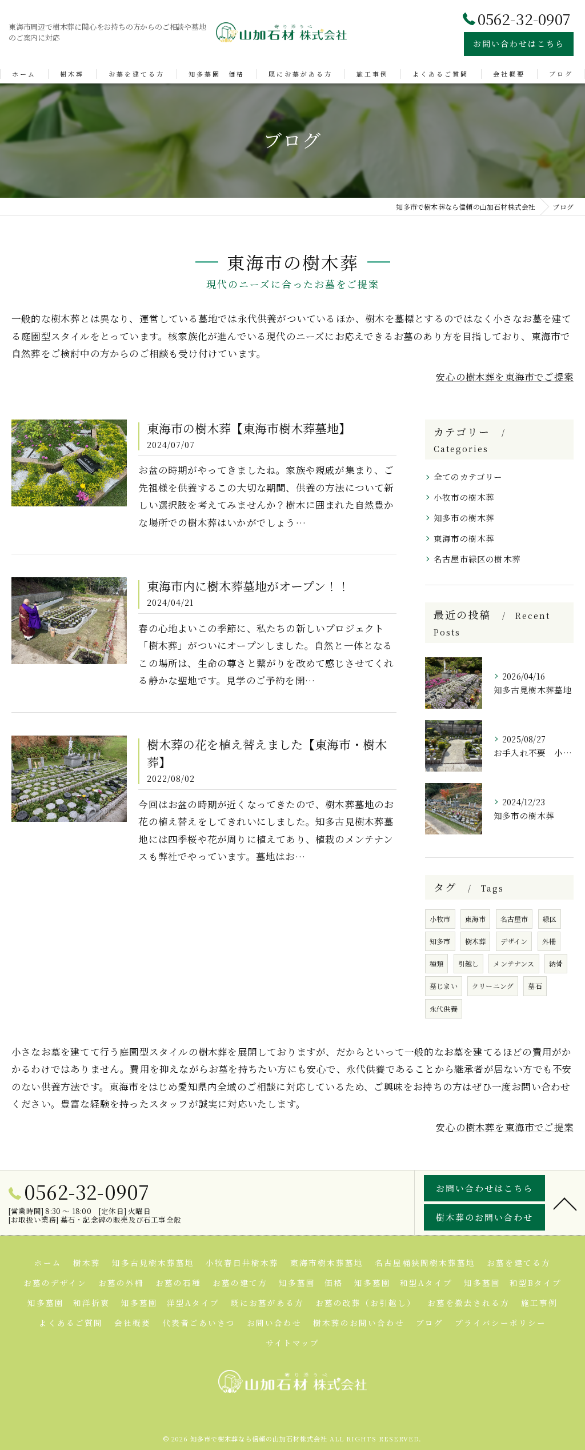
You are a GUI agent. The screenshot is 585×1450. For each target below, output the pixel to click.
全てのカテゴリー (468, 476)
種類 (436, 963)
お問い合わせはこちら (518, 43)
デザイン (514, 941)
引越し (468, 963)
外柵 (549, 941)
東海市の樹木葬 (464, 538)
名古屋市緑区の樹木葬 (477, 559)
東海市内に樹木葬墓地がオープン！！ (248, 585)
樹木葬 (475, 941)
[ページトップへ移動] (565, 1203)
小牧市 (440, 919)
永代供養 (444, 1008)
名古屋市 (514, 919)
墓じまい (444, 985)
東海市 (475, 919)
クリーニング (493, 985)
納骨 (556, 963)
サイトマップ (292, 1342)
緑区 (549, 919)
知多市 (440, 941)
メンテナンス (513, 963)
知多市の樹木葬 (464, 518)
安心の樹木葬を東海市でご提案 (505, 377)
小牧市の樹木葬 (464, 497)
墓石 (535, 985)
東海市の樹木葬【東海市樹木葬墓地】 (249, 428)
